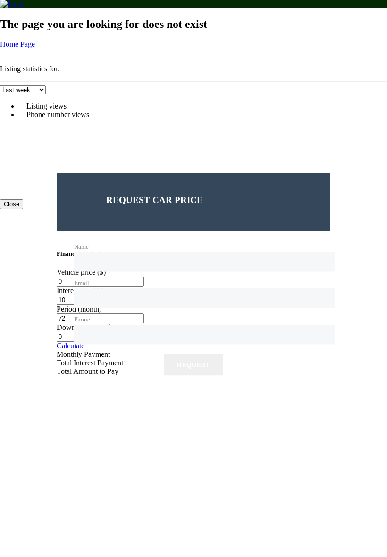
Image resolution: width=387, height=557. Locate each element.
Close (11, 204)
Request (193, 365)
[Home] (12, 4)
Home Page (17, 44)
